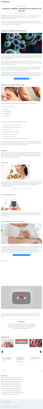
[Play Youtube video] (21, 297)
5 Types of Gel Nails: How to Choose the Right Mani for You (11, 381)
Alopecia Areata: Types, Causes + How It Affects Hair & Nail (21, 188)
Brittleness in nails (6, 124)
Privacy (3, 406)
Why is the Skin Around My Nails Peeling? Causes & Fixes (35, 358)
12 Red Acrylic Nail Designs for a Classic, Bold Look (10, 394)
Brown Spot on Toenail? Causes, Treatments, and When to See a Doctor (7, 358)
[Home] (16, 5)
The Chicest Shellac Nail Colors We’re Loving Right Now (11, 386)
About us (14, 406)
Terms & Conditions (8, 406)
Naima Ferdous (17, 13)
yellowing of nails (19, 127)
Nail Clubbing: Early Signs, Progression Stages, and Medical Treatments (20, 359)
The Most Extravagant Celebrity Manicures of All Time (10, 383)
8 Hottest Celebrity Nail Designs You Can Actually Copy (10, 384)
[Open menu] (41, 1)
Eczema (4, 106)
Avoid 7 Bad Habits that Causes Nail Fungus (21, 78)
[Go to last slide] (2, 352)
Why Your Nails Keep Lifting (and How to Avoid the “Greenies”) (12, 379)
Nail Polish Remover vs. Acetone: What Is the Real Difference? (12, 377)
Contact (18, 406)
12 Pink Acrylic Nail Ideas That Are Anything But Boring (11, 390)
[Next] (40, 352)
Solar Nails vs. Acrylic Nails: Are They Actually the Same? (11, 388)
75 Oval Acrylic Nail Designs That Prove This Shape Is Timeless (12, 392)
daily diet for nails (32, 181)
